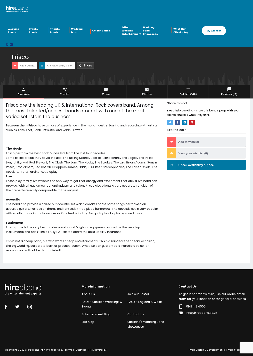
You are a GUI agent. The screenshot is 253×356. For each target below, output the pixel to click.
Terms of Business (75, 349)
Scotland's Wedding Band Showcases (145, 324)
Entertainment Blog (96, 314)
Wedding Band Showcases (150, 30)
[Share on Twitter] (170, 122)
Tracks (64, 94)
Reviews (229, 94)
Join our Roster (138, 294)
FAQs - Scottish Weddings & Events (102, 304)
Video (106, 94)
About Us (88, 294)
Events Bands (33, 30)
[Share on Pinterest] (192, 122)
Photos (147, 94)
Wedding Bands (13, 30)
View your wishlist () (193, 153)
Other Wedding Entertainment (131, 30)
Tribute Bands (55, 30)
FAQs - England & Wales (144, 302)
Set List (188, 94)
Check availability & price (60, 65)
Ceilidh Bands (101, 30)
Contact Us (135, 314)
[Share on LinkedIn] (184, 122)
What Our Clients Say (180, 30)
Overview (23, 94)
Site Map (88, 322)
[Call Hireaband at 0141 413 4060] (8, 45)
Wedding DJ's (77, 30)
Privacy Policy (98, 349)
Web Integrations (237, 349)
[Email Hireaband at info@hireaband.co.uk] (11, 45)
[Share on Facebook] (177, 122)
